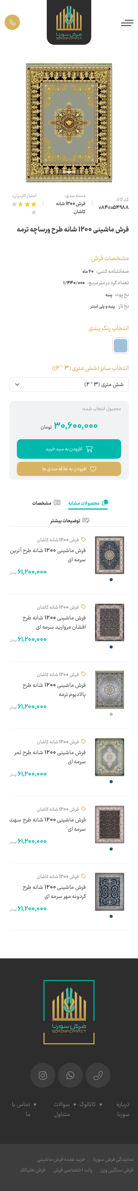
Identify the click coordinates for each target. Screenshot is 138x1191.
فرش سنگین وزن (116, 1170)
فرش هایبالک (32, 1170)
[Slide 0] (69, 172)
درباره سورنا (123, 1109)
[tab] (88, 504)
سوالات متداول (62, 1109)
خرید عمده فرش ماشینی (61, 1159)
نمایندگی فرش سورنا (113, 1159)
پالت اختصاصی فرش (72, 1170)
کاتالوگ (87, 1104)
